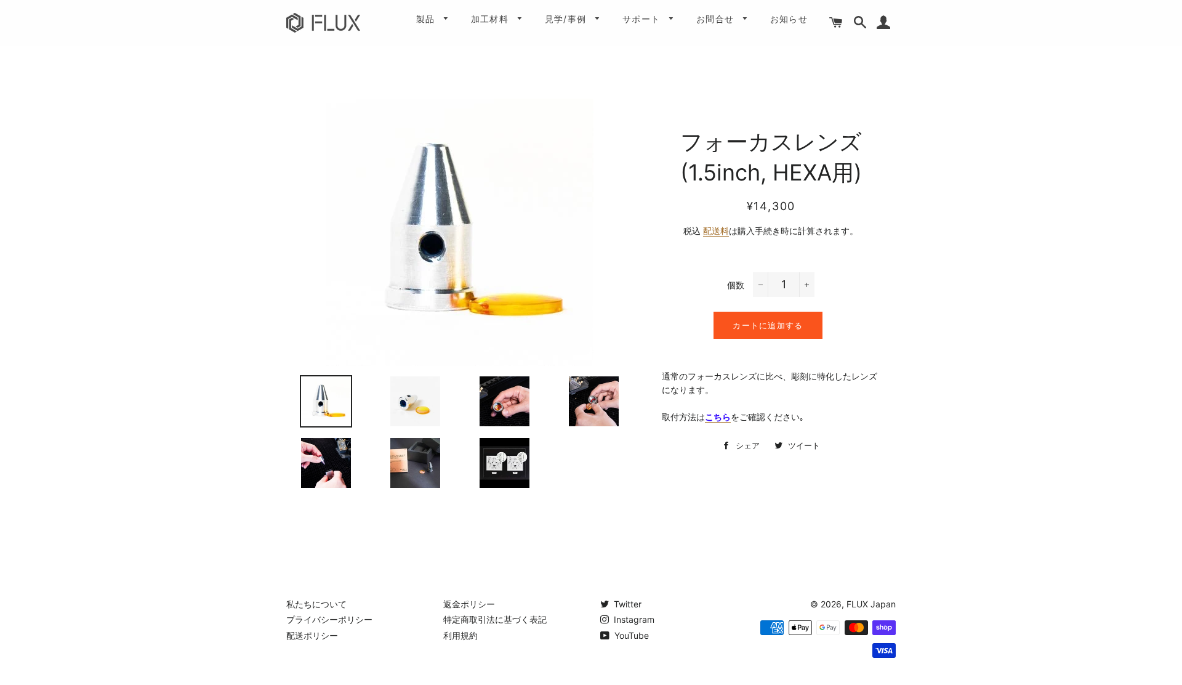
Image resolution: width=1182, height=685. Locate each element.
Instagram (632, 619)
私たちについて (316, 604)
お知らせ (789, 19)
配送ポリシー (312, 635)
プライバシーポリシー (329, 619)
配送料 (716, 230)
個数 (735, 285)
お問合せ (717, 19)
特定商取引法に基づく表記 (495, 619)
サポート (643, 19)
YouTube (630, 635)
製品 (427, 19)
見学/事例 (567, 19)
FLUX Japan (871, 604)
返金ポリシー (469, 604)
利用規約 (460, 635)
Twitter (626, 604)
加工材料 (491, 19)
